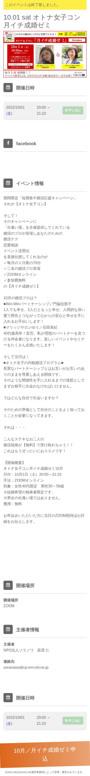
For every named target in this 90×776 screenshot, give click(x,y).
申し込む (74, 110)
